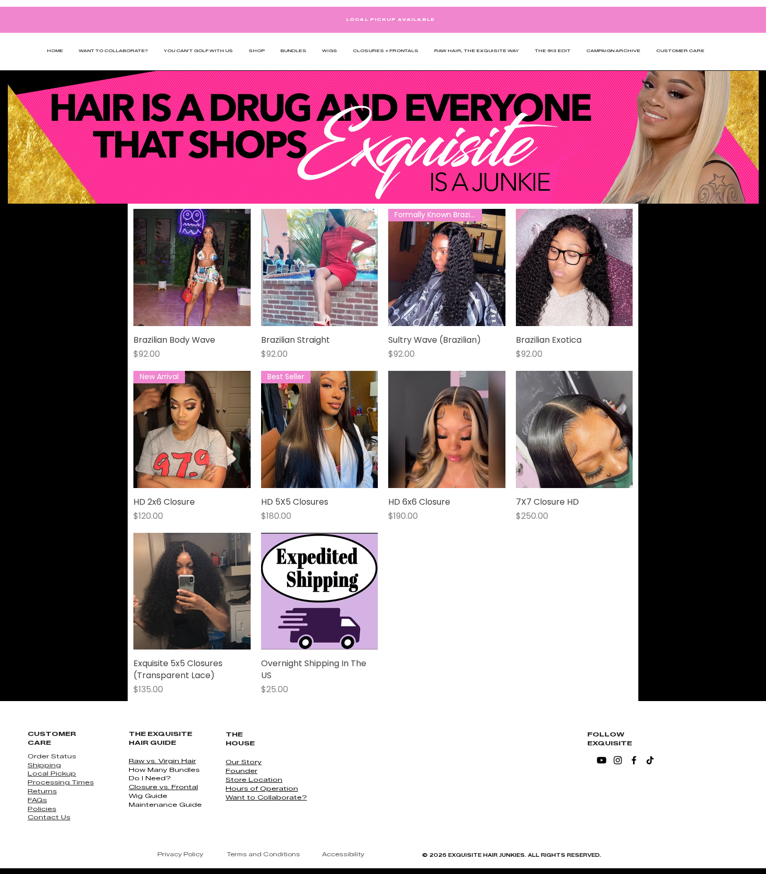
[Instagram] (617, 760)
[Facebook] (633, 760)
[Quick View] (192, 267)
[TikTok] (650, 760)
